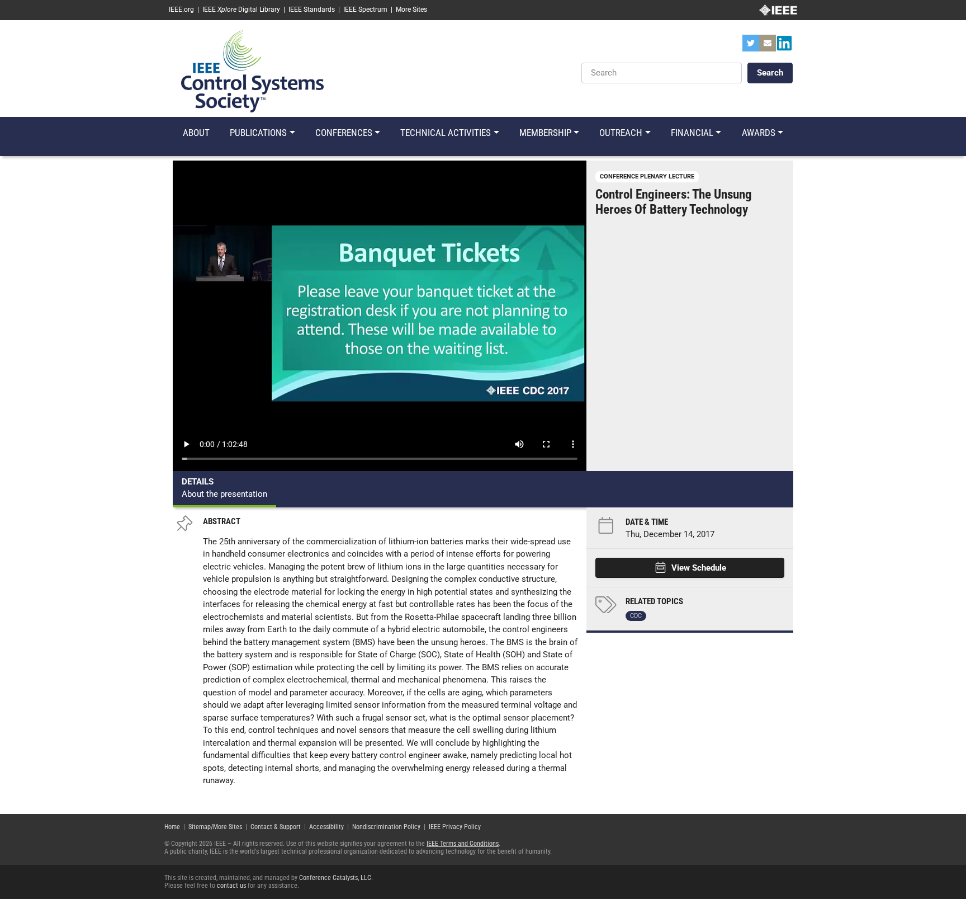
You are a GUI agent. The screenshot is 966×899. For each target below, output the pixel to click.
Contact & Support (275, 827)
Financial (692, 132)
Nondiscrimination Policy (386, 827)
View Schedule (698, 568)
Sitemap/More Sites (215, 827)
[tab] (224, 489)
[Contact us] (767, 46)
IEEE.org (181, 9)
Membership (545, 132)
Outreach (620, 132)
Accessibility (326, 827)
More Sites (411, 9)
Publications (258, 132)
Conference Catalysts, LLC (335, 878)
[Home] (252, 70)
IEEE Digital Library (241, 9)
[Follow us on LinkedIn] (784, 46)
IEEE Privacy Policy (455, 827)
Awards (758, 132)
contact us (231, 885)
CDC (636, 615)
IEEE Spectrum (365, 9)
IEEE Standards (311, 9)
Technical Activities (445, 132)
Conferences (343, 132)
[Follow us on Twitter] (750, 46)
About (196, 132)
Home (172, 827)
